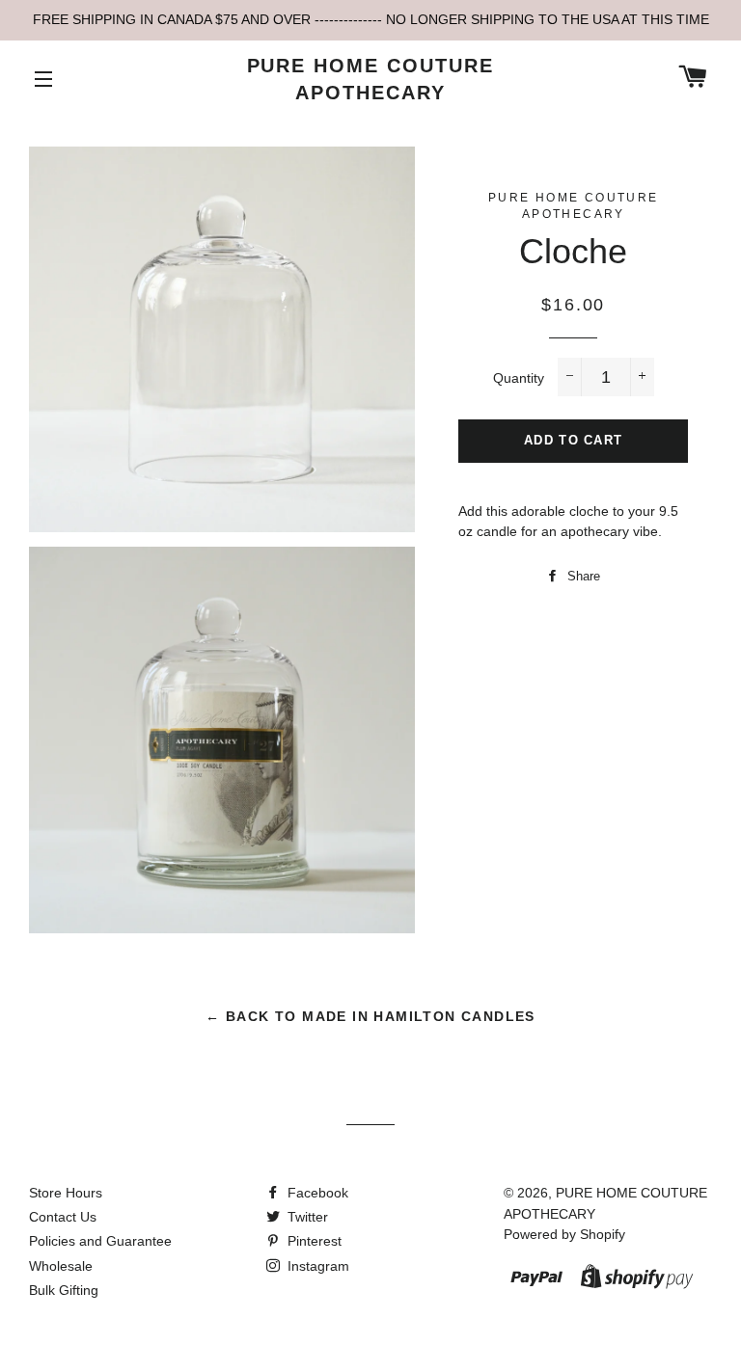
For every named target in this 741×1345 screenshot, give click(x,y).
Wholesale (61, 1266)
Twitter (306, 1216)
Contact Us (62, 1216)
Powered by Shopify (564, 1234)
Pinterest (313, 1241)
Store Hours (65, 1192)
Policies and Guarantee (100, 1241)
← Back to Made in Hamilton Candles (370, 1016)
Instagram (316, 1266)
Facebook (316, 1192)
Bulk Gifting (63, 1290)
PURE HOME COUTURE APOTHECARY (371, 79)
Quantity (518, 378)
